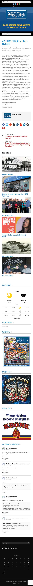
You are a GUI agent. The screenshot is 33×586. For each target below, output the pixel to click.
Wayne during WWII (7, 256)
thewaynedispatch (7, 48)
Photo (6, 456)
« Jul (3, 573)
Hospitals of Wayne (7, 174)
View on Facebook (5, 458)
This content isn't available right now (12, 523)
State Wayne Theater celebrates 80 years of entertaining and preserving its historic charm (16, 504)
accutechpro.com (16, 583)
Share (5, 459)
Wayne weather (17, 318)
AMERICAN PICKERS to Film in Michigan (15, 42)
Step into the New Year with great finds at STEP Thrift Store (15, 195)
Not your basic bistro (8, 276)
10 (4, 564)
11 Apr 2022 (11, 47)
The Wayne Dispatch (11, 448)
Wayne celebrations (7, 215)
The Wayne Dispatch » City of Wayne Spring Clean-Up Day (16, 485)
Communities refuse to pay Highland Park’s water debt (16, 137)
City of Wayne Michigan (14, 50)
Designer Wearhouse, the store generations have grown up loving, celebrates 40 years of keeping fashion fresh (17, 145)
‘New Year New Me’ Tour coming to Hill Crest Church (14, 236)
